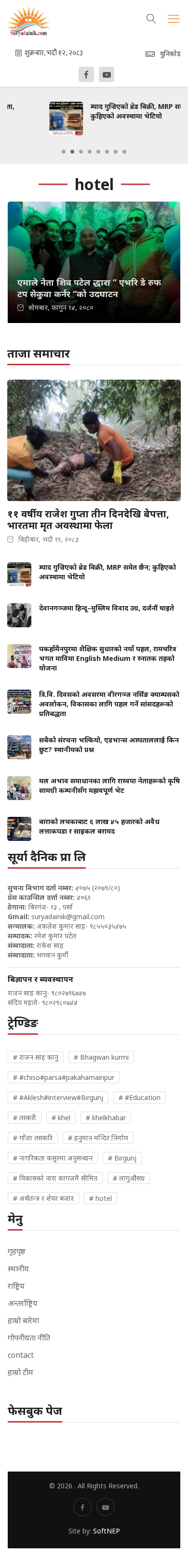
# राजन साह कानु (35, 1057)
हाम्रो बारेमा (23, 1320)
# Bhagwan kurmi (101, 1057)
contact (21, 1355)
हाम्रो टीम (20, 1372)
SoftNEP (106, 1530)
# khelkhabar (106, 1117)
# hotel (100, 1198)
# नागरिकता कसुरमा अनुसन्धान (53, 1157)
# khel (61, 1117)
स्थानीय (18, 1268)
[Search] (151, 17)
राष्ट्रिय (16, 1286)
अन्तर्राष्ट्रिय (23, 1303)
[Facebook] (86, 74)
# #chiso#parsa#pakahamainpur (63, 1077)
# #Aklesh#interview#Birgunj (58, 1097)
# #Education (140, 1097)
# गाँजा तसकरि (33, 1137)
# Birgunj (122, 1157)
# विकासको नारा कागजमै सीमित (55, 1178)
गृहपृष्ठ (17, 1251)
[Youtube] (106, 74)
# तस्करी (24, 1117)
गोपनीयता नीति (29, 1337)
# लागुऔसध (129, 1178)
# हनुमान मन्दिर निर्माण (98, 1137)
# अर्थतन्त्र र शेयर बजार (43, 1198)
